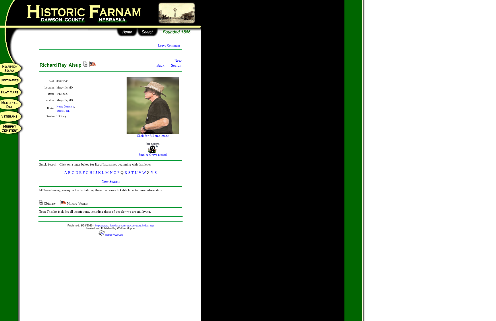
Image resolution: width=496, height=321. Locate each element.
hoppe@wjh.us (114, 234)
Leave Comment (169, 45)
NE (68, 110)
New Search (176, 63)
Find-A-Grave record (153, 154)
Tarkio (60, 110)
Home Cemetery (65, 106)
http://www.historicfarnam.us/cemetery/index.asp (124, 225)
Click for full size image (153, 135)
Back (160, 65)
